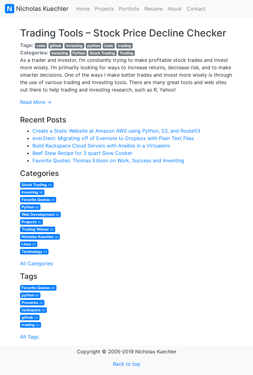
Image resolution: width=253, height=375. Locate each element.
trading (124, 45)
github (55, 45)
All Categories (36, 263)
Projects (104, 9)
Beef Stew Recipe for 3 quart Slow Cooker (82, 153)
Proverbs (32, 302)
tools (108, 45)
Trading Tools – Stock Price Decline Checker (123, 33)
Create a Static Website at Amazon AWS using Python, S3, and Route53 (116, 131)
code (40, 45)
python (93, 45)
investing (74, 45)
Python (79, 53)
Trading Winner (38, 229)
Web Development (40, 214)
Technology (34, 251)
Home (83, 9)
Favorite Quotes (38, 199)
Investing (60, 53)
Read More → (36, 102)
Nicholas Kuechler (41, 8)
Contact (196, 9)
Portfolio (129, 9)
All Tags (29, 337)
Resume (153, 9)
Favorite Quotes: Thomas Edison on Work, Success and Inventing (108, 160)
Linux (29, 244)
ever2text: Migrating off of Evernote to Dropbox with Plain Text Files (113, 138)
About (175, 9)
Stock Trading (102, 53)
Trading (127, 53)
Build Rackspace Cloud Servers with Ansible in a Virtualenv (101, 146)
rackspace (33, 310)
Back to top (126, 364)
